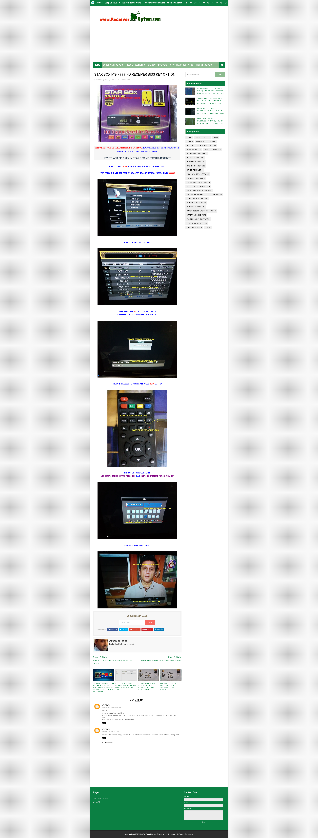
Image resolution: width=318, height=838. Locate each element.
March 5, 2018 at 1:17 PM (111, 732)
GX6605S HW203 (194, 149)
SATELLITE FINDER (214, 194)
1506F (189, 137)
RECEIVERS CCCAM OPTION (198, 186)
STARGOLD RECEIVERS (196, 203)
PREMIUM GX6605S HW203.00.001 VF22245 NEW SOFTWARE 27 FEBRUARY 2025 (210, 111)
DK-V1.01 (190, 145)
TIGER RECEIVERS (204, 65)
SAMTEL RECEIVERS (195, 194)
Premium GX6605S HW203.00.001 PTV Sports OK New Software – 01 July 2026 (210, 121)
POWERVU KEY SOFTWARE (198, 174)
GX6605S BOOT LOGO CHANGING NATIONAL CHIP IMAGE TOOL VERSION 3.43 (125, 686)
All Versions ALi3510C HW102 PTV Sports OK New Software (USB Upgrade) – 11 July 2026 (210, 91)
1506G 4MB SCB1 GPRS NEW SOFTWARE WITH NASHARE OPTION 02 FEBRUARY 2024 (209, 101)
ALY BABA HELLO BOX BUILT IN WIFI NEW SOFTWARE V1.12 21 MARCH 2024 (169, 686)
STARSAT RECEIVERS (157, 65)
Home (97, 65)
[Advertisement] (179, 40)
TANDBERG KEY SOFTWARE (198, 219)
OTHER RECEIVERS (123, 80)
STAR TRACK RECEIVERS (181, 65)
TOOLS (208, 227)
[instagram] (221, 3)
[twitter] (191, 3)
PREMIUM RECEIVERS (196, 178)
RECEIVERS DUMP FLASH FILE (199, 190)
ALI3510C (211, 141)
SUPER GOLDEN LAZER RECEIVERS (201, 211)
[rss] (199, 3)
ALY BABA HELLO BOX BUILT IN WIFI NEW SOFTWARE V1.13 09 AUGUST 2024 (146, 686)
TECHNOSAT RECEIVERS (197, 223)
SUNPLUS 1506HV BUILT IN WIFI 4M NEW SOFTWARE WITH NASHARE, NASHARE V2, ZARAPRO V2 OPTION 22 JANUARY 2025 (103, 687)
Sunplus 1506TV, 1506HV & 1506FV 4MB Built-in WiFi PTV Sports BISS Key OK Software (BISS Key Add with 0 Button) (158, 3)
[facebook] (186, 3)
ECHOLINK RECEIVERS (113, 65)
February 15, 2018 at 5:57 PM (112, 707)
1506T (215, 137)
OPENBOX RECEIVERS (196, 166)
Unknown (106, 705)
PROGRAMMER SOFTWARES (198, 182)
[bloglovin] (204, 3)
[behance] (217, 3)
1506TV (190, 141)
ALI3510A (200, 141)
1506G (197, 137)
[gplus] (195, 3)
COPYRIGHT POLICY (101, 798)
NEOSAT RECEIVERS (135, 65)
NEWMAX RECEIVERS (195, 162)
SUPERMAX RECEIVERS (196, 215)
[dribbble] (208, 3)
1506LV (206, 137)
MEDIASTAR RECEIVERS (197, 154)
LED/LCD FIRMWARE (212, 149)
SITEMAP (96, 802)
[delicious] (226, 3)
